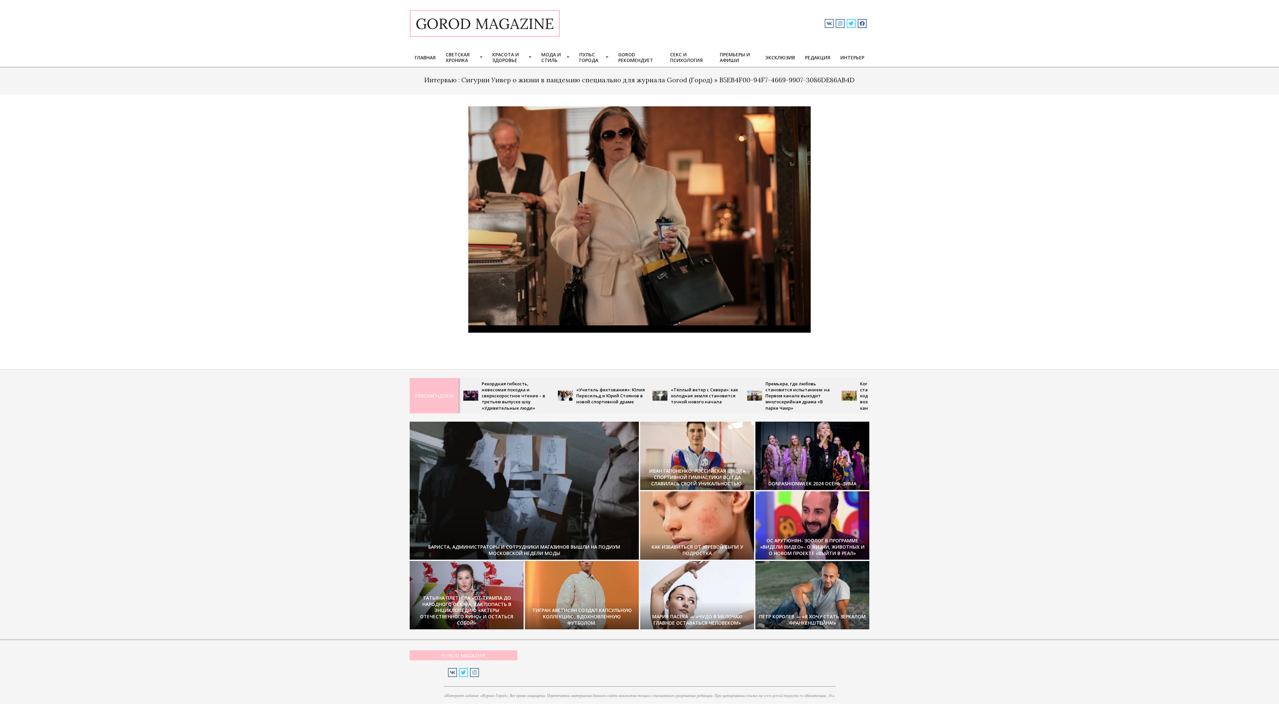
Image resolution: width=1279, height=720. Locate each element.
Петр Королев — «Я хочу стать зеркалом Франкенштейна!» (812, 619)
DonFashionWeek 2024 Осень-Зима (812, 483)
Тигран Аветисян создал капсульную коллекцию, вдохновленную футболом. (582, 616)
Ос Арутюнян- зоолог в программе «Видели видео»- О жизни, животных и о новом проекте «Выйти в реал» (812, 546)
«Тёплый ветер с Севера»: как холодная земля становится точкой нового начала (655, 396)
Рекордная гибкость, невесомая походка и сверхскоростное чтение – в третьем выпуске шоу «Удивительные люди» (464, 396)
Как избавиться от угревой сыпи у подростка (697, 550)
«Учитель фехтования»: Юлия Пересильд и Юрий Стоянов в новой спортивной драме (561, 396)
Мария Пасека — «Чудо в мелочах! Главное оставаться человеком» (697, 619)
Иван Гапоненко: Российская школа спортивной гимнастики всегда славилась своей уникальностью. (697, 477)
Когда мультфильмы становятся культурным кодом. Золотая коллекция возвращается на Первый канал (841, 396)
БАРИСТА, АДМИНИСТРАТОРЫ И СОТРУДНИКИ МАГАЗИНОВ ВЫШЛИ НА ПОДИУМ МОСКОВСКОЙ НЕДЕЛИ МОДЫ (524, 550)
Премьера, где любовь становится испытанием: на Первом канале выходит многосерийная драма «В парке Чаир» (748, 396)
